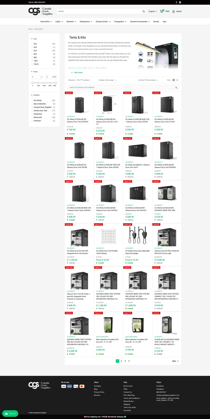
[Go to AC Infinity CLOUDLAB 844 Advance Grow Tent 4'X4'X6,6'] (167, 149)
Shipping (127, 404)
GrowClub (127, 410)
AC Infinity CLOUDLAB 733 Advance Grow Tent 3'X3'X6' (77, 166)
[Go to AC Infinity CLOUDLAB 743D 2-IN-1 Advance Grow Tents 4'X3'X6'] (108, 149)
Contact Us (128, 392)
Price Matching (129, 395)
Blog (95, 389)
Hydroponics (85, 22)
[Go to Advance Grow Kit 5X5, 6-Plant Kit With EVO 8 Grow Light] (167, 235)
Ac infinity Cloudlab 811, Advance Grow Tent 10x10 (137, 166)
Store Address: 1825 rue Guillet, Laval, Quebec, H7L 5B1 (167, 399)
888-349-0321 (161, 392)
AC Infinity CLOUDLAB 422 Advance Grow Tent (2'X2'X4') (77, 120)
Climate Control (102, 22)
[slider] (33, 83)
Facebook (160, 386)
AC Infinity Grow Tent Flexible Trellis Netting (107, 252)
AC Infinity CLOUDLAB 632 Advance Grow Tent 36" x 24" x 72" (107, 121)
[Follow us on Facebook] (176, 2)
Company (97, 386)
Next (174, 361)
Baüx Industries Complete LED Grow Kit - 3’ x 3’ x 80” (107, 340)
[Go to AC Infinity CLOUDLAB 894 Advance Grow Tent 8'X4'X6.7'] (137, 192)
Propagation (119, 22)
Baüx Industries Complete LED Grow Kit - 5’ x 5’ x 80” (136, 340)
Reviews (97, 395)
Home (30, 29)
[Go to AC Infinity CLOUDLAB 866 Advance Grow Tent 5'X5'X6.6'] (108, 192)
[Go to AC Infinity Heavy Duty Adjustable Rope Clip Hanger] (137, 235)
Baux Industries (102, 337)
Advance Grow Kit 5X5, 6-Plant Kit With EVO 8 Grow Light (167, 252)
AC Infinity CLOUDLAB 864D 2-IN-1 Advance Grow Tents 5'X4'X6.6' (79, 209)
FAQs (125, 389)
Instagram (160, 389)
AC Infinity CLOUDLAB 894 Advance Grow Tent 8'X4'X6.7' (136, 209)
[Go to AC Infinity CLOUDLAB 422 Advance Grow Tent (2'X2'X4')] (79, 104)
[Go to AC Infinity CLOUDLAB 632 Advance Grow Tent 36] (108, 104)
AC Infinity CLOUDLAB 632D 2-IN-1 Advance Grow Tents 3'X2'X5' (137, 120)
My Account (128, 386)
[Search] (143, 11)
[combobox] (99, 11)
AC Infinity (71, 116)
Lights (58, 22)
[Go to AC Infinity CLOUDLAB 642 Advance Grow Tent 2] (167, 104)
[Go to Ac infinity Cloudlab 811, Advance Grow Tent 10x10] (137, 149)
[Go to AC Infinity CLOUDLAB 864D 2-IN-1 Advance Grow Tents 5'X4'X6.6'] (79, 192)
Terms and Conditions (132, 398)
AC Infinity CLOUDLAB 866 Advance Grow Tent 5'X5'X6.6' (107, 209)
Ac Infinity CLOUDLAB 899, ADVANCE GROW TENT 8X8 (165, 209)
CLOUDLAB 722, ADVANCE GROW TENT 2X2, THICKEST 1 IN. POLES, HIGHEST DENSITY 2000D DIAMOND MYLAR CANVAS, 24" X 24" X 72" (167, 342)
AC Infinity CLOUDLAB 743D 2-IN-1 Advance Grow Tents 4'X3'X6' (108, 166)
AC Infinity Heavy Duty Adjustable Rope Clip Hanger (137, 252)
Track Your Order (130, 407)
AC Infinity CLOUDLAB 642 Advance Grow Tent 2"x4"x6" (165, 120)
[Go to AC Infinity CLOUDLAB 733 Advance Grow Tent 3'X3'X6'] (79, 149)
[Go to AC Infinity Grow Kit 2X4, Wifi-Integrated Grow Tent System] (79, 235)
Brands (156, 22)
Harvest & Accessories (138, 22)
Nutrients (70, 22)
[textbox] (37, 77)
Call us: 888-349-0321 (37, 2)
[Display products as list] (177, 80)
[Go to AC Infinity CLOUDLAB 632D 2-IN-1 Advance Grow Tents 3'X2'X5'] (137, 104)
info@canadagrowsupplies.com (167, 395)
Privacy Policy (99, 392)
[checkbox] (44, 44)
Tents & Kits (44, 22)
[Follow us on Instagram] (180, 2)
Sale (164, 22)
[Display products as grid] (174, 80)
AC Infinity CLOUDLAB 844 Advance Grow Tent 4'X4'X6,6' (165, 166)
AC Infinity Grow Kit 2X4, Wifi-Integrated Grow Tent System (77, 252)
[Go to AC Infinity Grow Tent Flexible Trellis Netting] (108, 235)
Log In (179, 11)
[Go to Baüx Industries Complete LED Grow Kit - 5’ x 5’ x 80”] (137, 324)
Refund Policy (129, 401)
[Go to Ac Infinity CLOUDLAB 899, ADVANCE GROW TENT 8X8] (167, 192)
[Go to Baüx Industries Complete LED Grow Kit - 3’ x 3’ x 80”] (108, 324)
